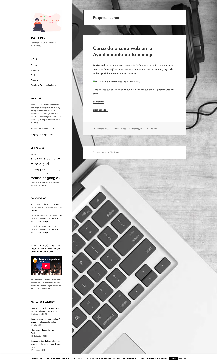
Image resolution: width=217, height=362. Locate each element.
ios (40, 182)
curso (32, 174)
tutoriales (56, 182)
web (40, 185)
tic (53, 182)
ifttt (60, 178)
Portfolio (34, 75)
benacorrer (98, 101)
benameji (46, 170)
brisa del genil (100, 109)
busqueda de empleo (56, 170)
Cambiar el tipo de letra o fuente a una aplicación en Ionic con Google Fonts (46, 207)
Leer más (182, 358)
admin (33, 204)
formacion (38, 177)
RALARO (38, 38)
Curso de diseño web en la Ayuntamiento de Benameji (122, 51)
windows (43, 185)
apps (40, 169)
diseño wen (38, 174)
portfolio (117, 128)
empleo (44, 174)
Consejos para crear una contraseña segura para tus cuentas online (46, 320)
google (52, 177)
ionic (37, 182)
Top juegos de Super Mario (42, 134)
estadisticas (49, 174)
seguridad (49, 182)
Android (33, 170)
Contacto (34, 80)
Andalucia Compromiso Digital (44, 85)
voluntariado (34, 185)
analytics (33, 154)
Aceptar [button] (173, 358)
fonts (54, 174)
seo (124, 128)
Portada (34, 65)
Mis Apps (35, 70)
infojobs (33, 182)
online (43, 182)
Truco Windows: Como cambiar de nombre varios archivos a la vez (45, 309)
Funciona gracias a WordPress (106, 152)
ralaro (51, 128)
